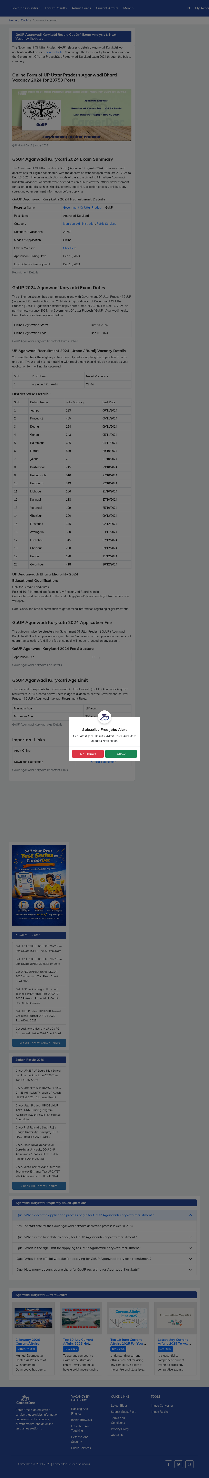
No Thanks (88, 754)
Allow (121, 754)
